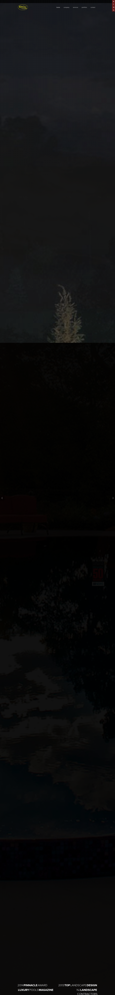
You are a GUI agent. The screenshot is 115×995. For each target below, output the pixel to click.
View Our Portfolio (27, 579)
